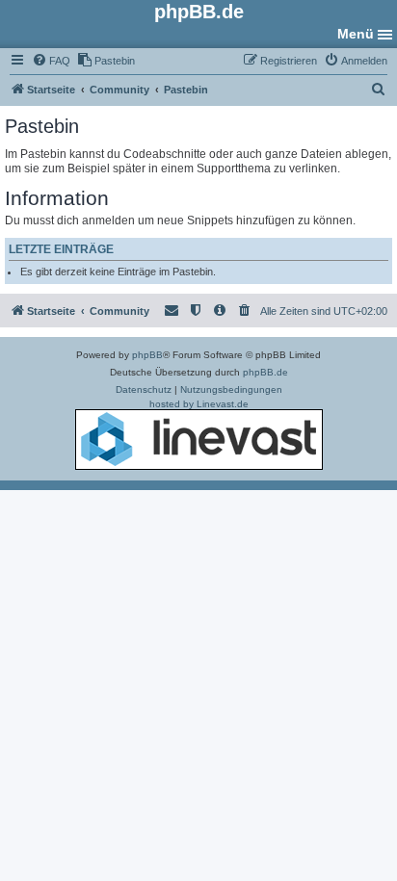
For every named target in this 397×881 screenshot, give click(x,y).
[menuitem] (51, 60)
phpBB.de (265, 372)
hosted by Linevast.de (199, 404)
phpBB (147, 355)
